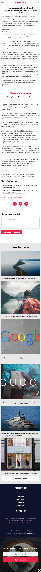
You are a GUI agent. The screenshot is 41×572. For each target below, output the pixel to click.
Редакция (20, 505)
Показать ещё (20, 478)
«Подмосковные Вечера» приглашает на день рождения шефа (20, 186)
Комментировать (12, 232)
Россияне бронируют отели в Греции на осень (20, 190)
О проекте (20, 493)
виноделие (32, 518)
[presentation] (2, 106)
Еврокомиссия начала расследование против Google (20, 358)
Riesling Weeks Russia (18, 518)
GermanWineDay (13, 523)
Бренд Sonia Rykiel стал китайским (20, 97)
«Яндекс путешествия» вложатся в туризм (20, 316)
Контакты (20, 496)
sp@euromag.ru (29, 533)
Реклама (20, 499)
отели (29, 521)
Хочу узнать (21, 559)
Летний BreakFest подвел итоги (14, 193)
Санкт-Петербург (27, 523)
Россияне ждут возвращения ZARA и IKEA (20, 473)
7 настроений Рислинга (17, 521)
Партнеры (20, 502)
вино (7, 518)
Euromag (20, 2)
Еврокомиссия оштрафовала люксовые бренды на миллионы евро (20, 403)
